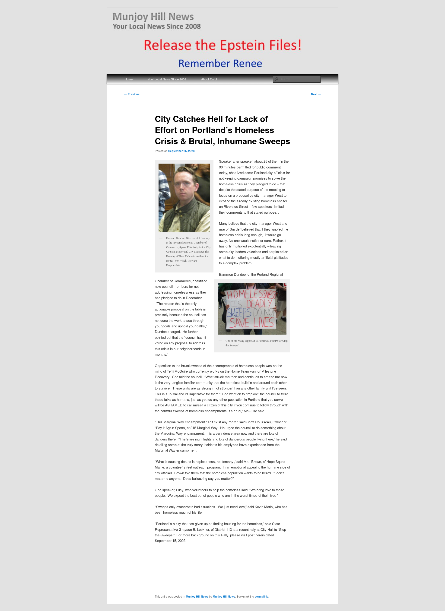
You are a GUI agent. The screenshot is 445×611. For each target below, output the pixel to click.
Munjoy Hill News (197, 596)
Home (129, 79)
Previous (132, 94)
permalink (261, 596)
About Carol (209, 79)
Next (316, 94)
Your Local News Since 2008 (167, 79)
